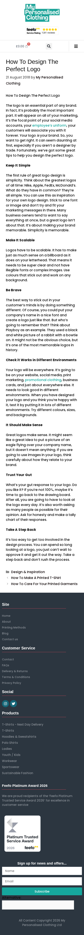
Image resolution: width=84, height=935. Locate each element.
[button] (49, 46)
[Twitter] (13, 703)
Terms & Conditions (16, 677)
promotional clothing (43, 380)
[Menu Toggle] (76, 46)
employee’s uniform (49, 125)
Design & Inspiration (28, 572)
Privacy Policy (11, 683)
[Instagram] (5, 703)
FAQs (5, 665)
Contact (8, 659)
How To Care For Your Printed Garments (44, 584)
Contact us (10, 639)
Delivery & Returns (15, 671)
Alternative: (11, 897)
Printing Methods (14, 627)
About (6, 622)
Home (6, 616)
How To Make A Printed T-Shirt (36, 577)
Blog (5, 633)
